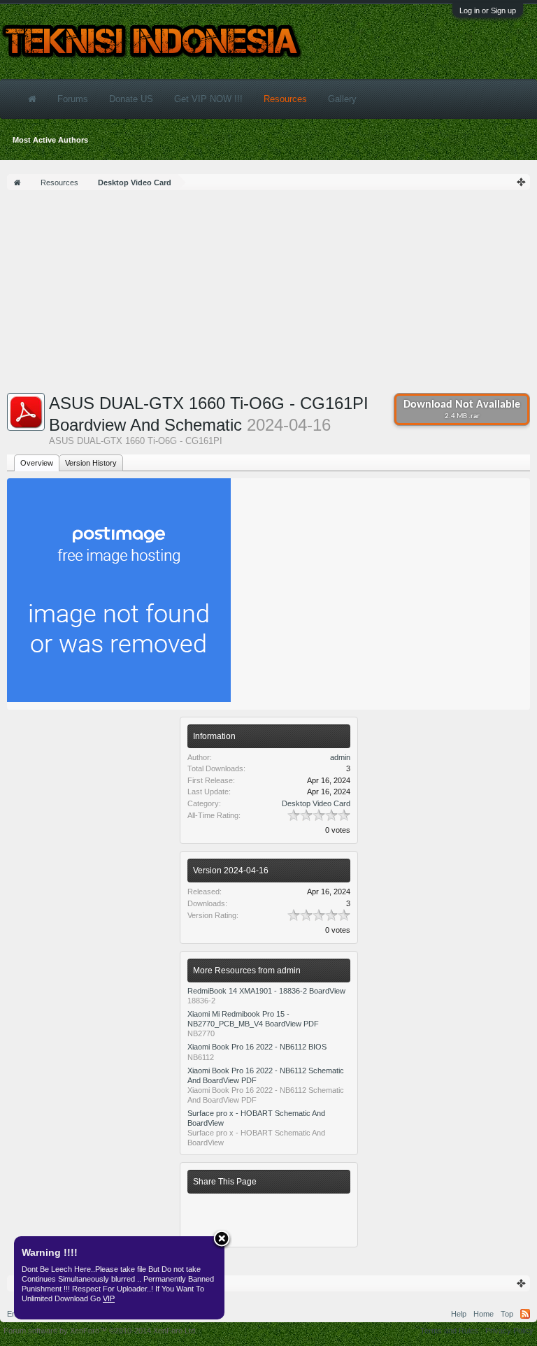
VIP (109, 1298)
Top (507, 1314)
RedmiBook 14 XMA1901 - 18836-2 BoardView (266, 991)
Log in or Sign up (487, 10)
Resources (285, 99)
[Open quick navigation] (522, 182)
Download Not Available (461, 409)
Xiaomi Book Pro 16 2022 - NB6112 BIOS (257, 1047)
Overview (36, 463)
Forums (72, 99)
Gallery (342, 99)
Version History (91, 463)
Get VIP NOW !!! (208, 99)
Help (458, 1314)
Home (483, 1314)
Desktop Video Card (316, 803)
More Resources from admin (247, 970)
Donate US (131, 99)
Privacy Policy (509, 1330)
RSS (525, 1314)
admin (340, 757)
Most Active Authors (50, 140)
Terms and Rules (449, 1330)
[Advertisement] (268, 295)
